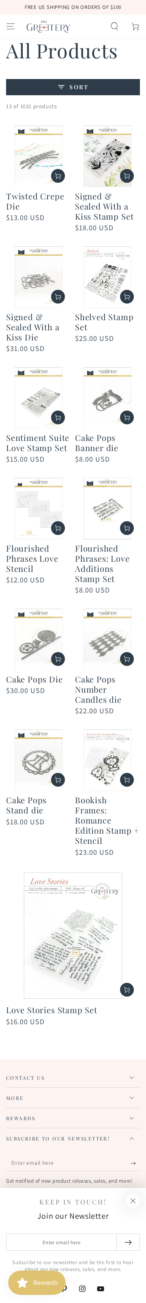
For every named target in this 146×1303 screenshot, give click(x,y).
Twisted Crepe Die (35, 201)
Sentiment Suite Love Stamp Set (37, 442)
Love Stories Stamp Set (51, 1009)
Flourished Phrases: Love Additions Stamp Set (102, 563)
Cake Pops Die (34, 679)
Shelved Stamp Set (104, 321)
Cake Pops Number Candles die (98, 689)
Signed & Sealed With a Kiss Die (33, 326)
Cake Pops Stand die (26, 804)
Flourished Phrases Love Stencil (32, 558)
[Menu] (10, 26)
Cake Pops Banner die (96, 442)
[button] (114, 26)
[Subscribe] (135, 1163)
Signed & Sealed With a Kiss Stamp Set (104, 206)
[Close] (133, 1201)
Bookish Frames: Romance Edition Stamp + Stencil (107, 820)
